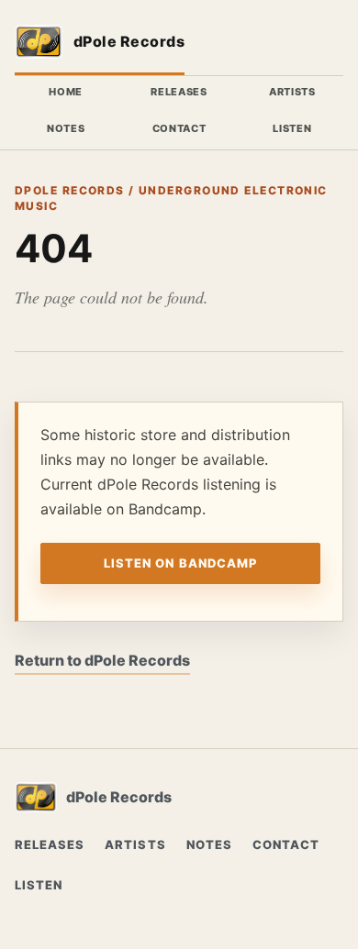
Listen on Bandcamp (180, 563)
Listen (292, 128)
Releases (179, 91)
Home (66, 91)
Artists (292, 91)
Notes (65, 128)
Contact (179, 128)
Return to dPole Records (102, 660)
